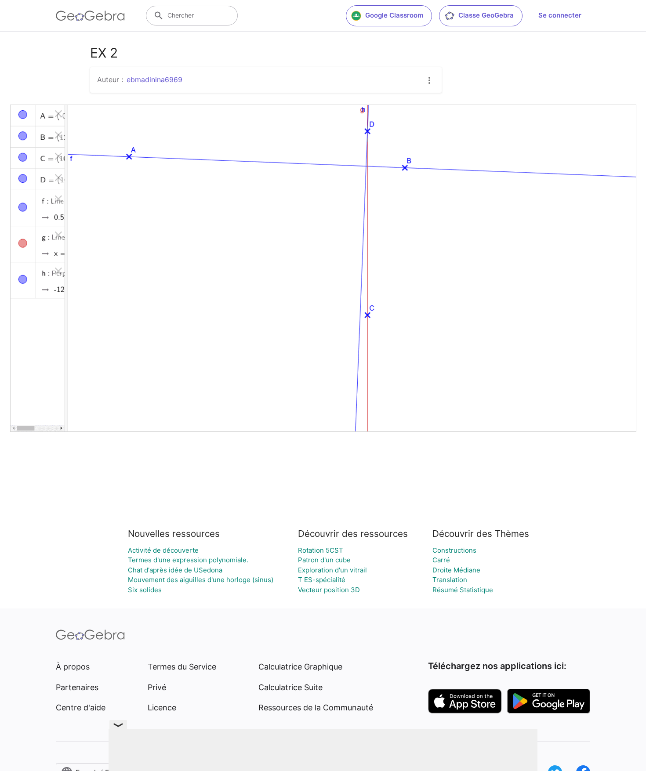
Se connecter (559, 15)
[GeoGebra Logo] (90, 16)
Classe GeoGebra (486, 15)
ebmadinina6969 (154, 79)
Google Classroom (394, 15)
